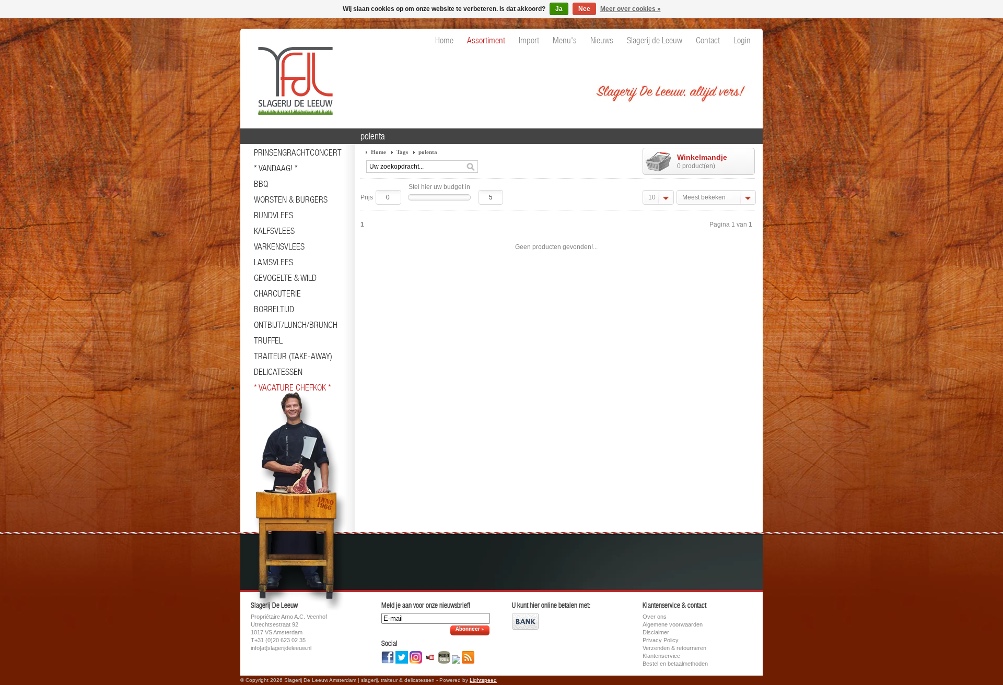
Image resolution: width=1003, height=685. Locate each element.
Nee (584, 9)
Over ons (655, 616)
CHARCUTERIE (277, 293)
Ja (559, 9)
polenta (427, 152)
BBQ (261, 184)
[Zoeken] (470, 167)
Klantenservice (661, 656)
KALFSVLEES (274, 231)
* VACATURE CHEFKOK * (292, 387)
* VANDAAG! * (276, 168)
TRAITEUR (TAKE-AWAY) (293, 356)
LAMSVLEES (273, 262)
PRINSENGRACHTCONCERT (298, 152)
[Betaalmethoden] (525, 627)
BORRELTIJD (274, 309)
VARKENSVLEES (279, 246)
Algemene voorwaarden (673, 624)
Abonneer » (470, 629)
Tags (402, 152)
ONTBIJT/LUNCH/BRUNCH (295, 325)
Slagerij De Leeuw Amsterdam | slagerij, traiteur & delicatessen (292, 76)
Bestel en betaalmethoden (675, 663)
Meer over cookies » (630, 9)
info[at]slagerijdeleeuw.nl (281, 648)
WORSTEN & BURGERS (291, 199)
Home (378, 152)
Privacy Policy (661, 640)
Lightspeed (483, 680)
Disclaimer (656, 632)
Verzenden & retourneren (674, 648)
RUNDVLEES (273, 215)
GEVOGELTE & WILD (285, 278)
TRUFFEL (268, 340)
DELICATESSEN (278, 372)
